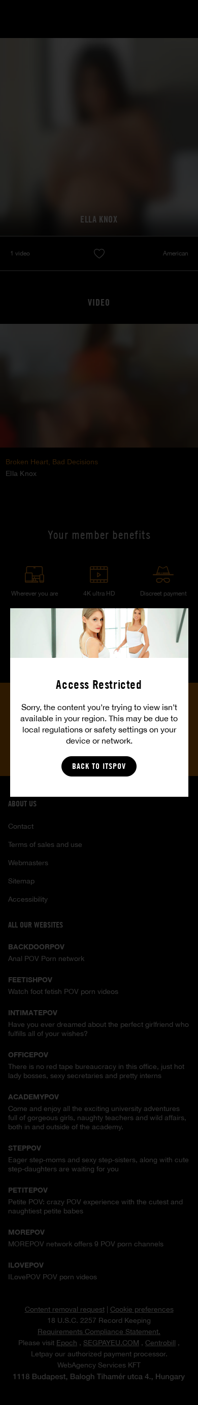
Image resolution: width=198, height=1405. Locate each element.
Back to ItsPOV (99, 766)
